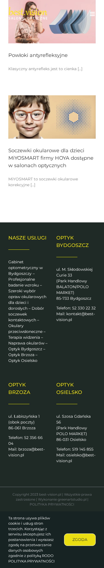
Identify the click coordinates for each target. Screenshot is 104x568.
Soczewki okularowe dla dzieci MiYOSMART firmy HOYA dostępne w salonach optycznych (50, 158)
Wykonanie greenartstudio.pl (62, 499)
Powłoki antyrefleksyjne (38, 55)
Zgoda (79, 539)
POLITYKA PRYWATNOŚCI (52, 504)
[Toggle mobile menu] (93, 14)
